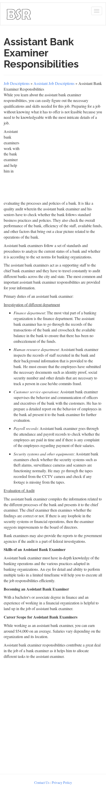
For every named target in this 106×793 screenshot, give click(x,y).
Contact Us (41, 782)
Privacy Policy (62, 782)
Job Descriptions (17, 83)
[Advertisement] (53, 715)
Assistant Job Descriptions (54, 83)
